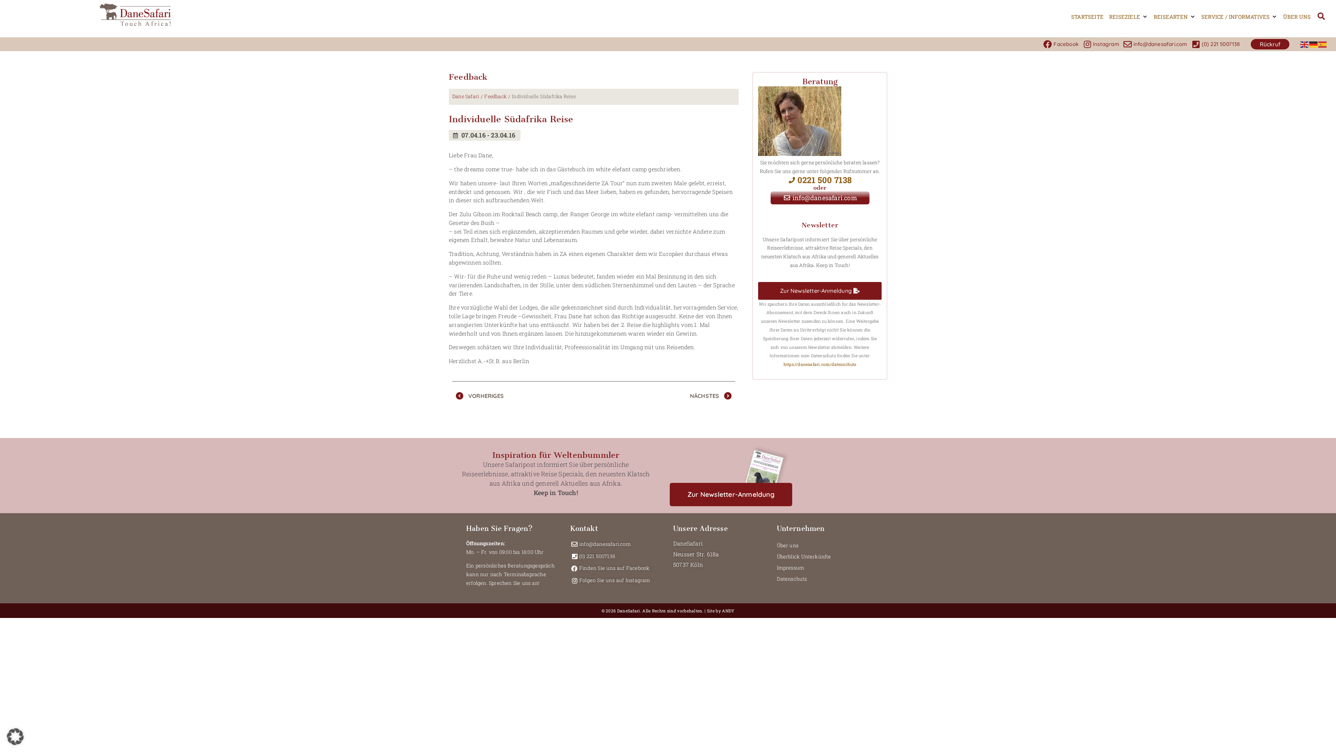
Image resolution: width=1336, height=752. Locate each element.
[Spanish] (1322, 44)
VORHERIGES (486, 395)
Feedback (495, 96)
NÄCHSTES (704, 395)
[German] (1313, 44)
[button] (1128, 17)
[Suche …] (1321, 16)
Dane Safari (465, 96)
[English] (1304, 44)
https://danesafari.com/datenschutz (820, 364)
